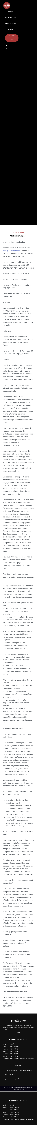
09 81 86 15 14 (10, 1075)
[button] (11, 38)
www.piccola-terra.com (11, 251)
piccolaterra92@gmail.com (13, 1079)
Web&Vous (28, 1087)
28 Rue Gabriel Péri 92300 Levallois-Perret (18, 1070)
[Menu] (7, 54)
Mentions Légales (18, 1090)
